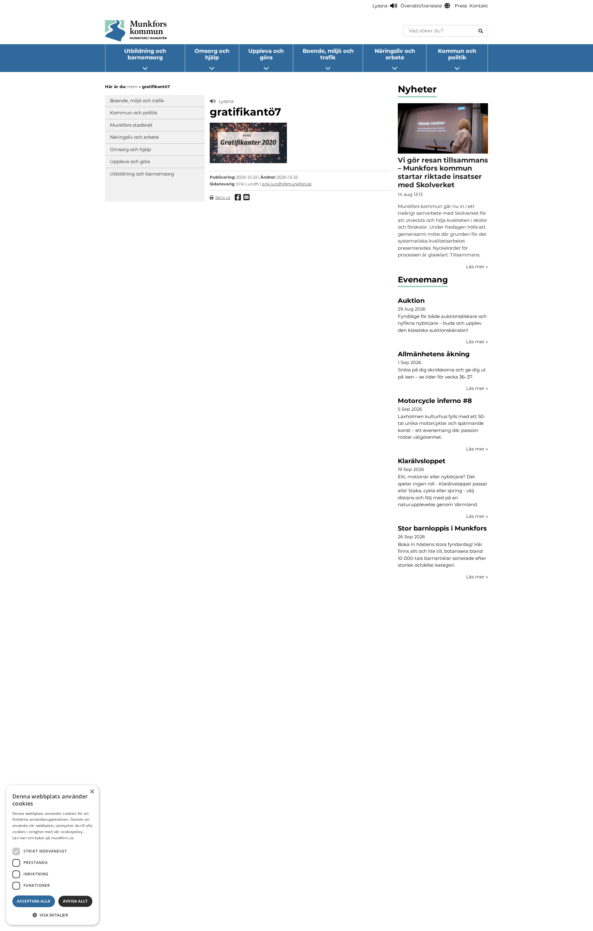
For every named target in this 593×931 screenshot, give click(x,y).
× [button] (92, 791)
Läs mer (477, 342)
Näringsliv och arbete (395, 54)
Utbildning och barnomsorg (145, 54)
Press (461, 6)
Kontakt (478, 6)
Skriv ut (222, 197)
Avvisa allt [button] (75, 901)
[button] (52, 915)
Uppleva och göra (266, 54)
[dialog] (52, 855)
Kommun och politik (457, 54)
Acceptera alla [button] (33, 901)
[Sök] (480, 30)
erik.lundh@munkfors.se (287, 183)
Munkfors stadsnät (131, 125)
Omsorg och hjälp (212, 54)
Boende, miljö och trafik (328, 54)
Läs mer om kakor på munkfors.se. (43, 837)
